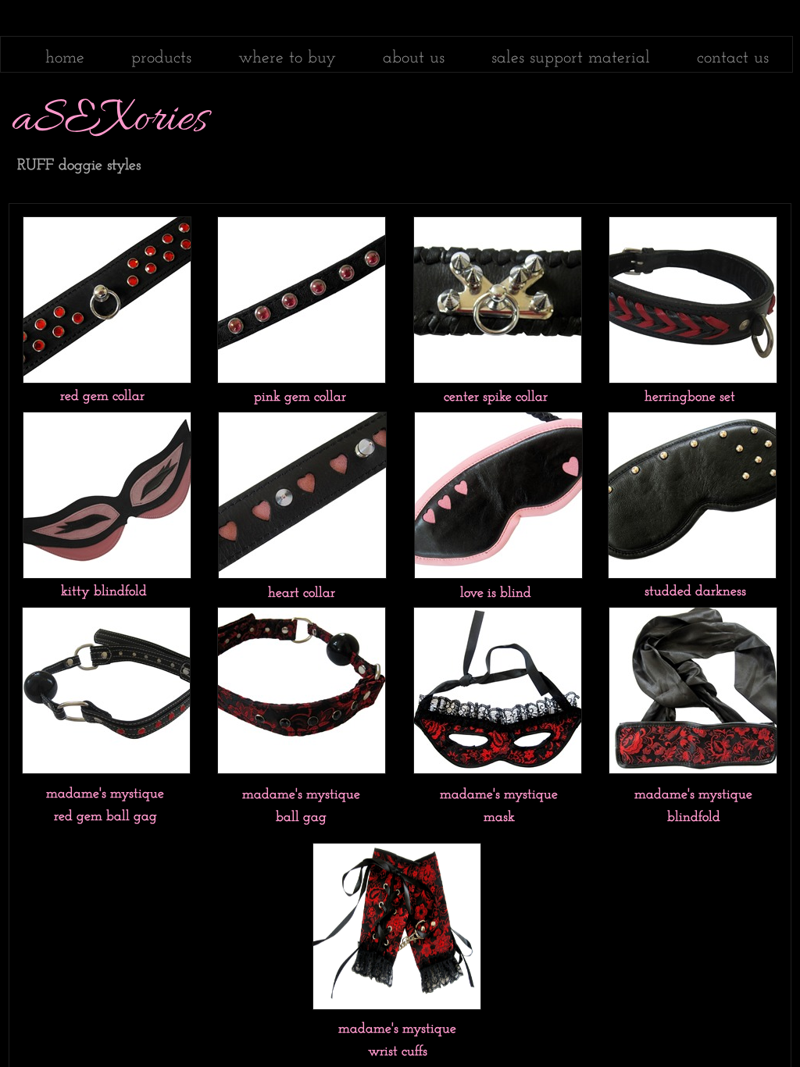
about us (414, 58)
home (64, 58)
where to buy (287, 58)
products (161, 58)
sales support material (570, 58)
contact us (733, 58)
